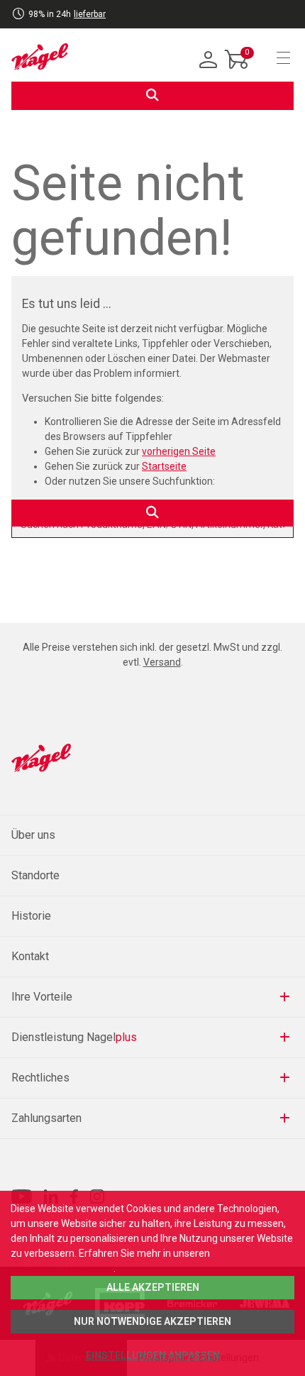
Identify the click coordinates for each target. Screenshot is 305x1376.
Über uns (33, 835)
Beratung (96, 23)
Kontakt (30, 956)
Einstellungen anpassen (153, 1355)
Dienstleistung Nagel (74, 1037)
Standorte (35, 875)
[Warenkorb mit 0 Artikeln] (237, 70)
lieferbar (90, 14)
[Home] (39, 57)
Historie (31, 916)
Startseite (164, 466)
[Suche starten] (152, 96)
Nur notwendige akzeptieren (152, 1321)
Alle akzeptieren (152, 1287)
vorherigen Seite (179, 451)
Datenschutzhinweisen (62, 1268)
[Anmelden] (208, 60)
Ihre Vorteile (41, 996)
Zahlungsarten (46, 1118)
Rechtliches (40, 1077)
